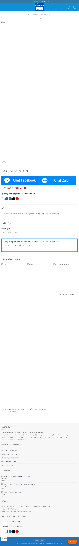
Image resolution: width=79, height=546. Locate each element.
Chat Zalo (4, 532)
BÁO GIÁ (72, 542)
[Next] (77, 339)
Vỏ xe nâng (52, 14)
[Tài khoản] (68, 7)
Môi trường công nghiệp (17, 516)
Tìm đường (4, 526)
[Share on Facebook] (6, 198)
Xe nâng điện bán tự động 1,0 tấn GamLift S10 (13, 410)
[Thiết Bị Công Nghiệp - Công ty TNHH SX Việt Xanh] (39, 7)
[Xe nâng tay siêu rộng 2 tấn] (65, 277)
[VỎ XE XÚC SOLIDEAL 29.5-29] (39, 335)
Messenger (4, 538)
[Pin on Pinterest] (17, 198)
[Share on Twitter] (10, 198)
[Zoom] (4, 163)
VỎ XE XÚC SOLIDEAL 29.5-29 (39, 409)
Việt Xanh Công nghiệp (17, 521)
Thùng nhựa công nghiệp (10, 458)
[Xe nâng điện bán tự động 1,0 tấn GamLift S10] (13, 335)
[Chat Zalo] (57, 180)
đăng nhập (15, 245)
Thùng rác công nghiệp (9, 465)
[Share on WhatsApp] (3, 198)
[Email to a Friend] (13, 198)
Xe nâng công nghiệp (39, 14)
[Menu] (2, 7)
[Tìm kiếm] (61, 7)
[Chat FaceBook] (20, 180)
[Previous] (1, 339)
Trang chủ (26, 14)
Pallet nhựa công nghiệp (9, 454)
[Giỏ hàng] (74, 7)
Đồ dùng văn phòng (8, 461)
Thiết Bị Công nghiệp (14, 526)
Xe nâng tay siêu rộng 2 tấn (65, 294)
